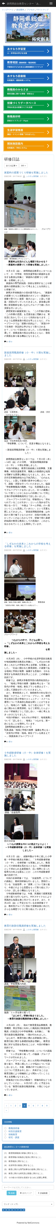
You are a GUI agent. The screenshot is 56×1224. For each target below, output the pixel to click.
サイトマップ (43, 9)
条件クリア (27, 1193)
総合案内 (20, 9)
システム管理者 (32, 176)
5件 (23, 165)
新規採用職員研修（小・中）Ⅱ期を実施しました (27, 354)
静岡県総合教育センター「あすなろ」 (25, 3)
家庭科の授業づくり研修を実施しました (26, 172)
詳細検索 (43, 1193)
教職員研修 (14, 1128)
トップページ (7, 9)
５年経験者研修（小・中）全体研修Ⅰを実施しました (27, 754)
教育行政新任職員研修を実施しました (25, 925)
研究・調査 (14, 1137)
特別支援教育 (15, 1131)
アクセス (31, 9)
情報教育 (13, 1134)
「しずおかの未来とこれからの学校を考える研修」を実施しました (27, 545)
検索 (12, 1193)
